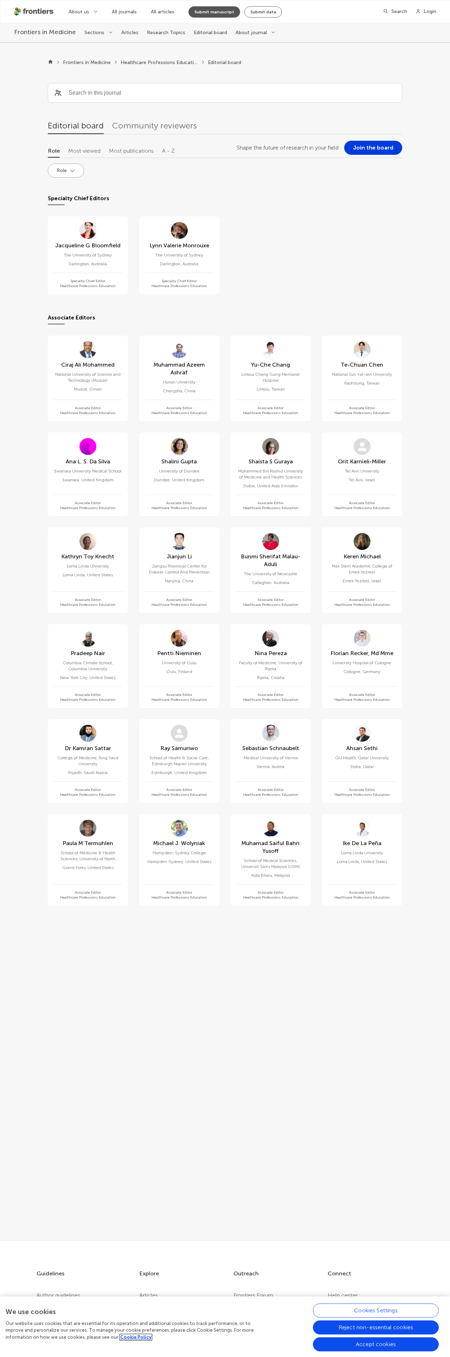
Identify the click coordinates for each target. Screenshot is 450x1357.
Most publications (131, 150)
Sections (95, 33)
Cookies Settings (376, 1310)
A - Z (168, 150)
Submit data (263, 11)
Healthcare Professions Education (159, 62)
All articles (162, 12)
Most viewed (84, 150)
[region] (225, 1326)
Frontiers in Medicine (87, 62)
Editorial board (210, 33)
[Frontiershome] (34, 11)
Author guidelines (58, 1295)
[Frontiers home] (50, 62)
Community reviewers (154, 125)
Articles (130, 33)
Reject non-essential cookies (376, 1327)
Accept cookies (376, 1344)
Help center (343, 1295)
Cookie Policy (136, 1337)
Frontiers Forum (253, 1295)
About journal (252, 33)
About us (80, 12)
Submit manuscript (214, 11)
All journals (124, 12)
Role (54, 150)
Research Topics (166, 33)
